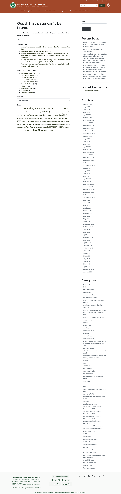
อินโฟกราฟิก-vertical (90, 445)
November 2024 (89, 160)
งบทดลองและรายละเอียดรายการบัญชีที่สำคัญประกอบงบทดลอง (94, 357)
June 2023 (86, 203)
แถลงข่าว (45, 127)
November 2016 (88, 269)
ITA (71, 11)
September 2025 (89, 134)
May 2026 (86, 112)
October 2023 (88, 195)
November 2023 (88, 192)
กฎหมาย (63, 11)
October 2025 (88, 131)
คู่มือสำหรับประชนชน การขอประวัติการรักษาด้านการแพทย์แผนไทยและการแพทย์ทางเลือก (94, 44)
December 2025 (89, 126)
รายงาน (85, 387)
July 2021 (86, 229)
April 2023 (87, 208)
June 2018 (86, 261)
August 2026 (87, 104)
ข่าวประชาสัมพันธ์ (29, 75)
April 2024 (87, 179)
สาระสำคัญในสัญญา (27, 92)
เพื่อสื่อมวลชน (35, 127)
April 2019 (86, 253)
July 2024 (86, 171)
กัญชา (61, 109)
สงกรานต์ (19, 124)
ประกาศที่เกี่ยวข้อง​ (88, 374)
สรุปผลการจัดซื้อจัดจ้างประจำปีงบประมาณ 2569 (92, 422)
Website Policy (21, 487)
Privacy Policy (29, 487)
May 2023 (86, 205)
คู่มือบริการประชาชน (89, 348)
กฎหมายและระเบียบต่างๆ (90, 295)
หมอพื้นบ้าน (19, 127)
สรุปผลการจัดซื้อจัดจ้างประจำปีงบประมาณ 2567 (92, 413)
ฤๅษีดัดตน (63, 121)
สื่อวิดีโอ (68, 124)
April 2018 (86, 267)
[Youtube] (55, 480)
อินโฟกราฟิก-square (89, 442)
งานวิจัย (85, 360)
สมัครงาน (23, 86)
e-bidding (24, 90)
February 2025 (88, 152)
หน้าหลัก (23, 11)
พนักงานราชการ (25, 121)
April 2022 (87, 221)
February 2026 (88, 120)
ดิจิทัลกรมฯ (86, 366)
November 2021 (88, 224)
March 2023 (87, 211)
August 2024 (87, 168)
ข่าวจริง (85, 323)
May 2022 (86, 219)
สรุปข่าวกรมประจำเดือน (90, 404)
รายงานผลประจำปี (88, 394)
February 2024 (88, 184)
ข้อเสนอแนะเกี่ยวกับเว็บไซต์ (61, 476)
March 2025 (87, 149)
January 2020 (88, 245)
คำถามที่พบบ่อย (107, 1)
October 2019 (88, 248)
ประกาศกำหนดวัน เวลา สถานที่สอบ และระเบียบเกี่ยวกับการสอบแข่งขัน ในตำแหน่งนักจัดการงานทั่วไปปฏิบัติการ (94, 76)
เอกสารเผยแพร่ (28, 80)
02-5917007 (21, 485)
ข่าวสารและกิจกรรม (50, 11)
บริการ (38, 11)
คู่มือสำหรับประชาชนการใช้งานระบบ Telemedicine (36, 51)
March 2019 (87, 256)
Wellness (45, 109)
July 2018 (86, 259)
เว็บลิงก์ (88, 1)
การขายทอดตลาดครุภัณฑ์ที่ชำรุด (34, 112)
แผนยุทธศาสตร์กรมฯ (89, 463)
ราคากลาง (39, 121)
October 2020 (88, 237)
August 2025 (87, 136)
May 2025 (86, 144)
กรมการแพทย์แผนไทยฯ (28, 73)
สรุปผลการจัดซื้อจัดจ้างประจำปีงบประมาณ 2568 (92, 417)
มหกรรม (32, 121)
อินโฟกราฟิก (27, 127)
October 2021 (88, 227)
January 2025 (88, 155)
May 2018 (86, 264)
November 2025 (88, 128)
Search (84, 22)
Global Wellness (88, 290)
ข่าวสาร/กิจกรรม (29, 82)
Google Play (55, 484)
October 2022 (88, 213)
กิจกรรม (25, 115)
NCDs (38, 109)
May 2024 (86, 176)
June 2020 (87, 240)
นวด (22, 118)
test (97, 91)
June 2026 (87, 110)
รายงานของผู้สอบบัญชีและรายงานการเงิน (51, 121)
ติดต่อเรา (93, 1)
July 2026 (86, 107)
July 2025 (86, 139)
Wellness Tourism (52, 109)
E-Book (85, 287)
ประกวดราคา (31, 118)
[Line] (62, 480)
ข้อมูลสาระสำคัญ (35, 115)
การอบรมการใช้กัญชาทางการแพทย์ (93, 317)
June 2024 (87, 173)
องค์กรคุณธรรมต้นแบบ (82, 11)
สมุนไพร (33, 124)
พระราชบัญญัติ (87, 381)
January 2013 (87, 272)
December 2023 (89, 189)
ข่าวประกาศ (86, 328)
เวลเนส (40, 127)
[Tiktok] (68, 480)
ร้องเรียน (99, 1)
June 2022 (86, 216)
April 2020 (87, 243)
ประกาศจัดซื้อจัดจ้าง (27, 84)
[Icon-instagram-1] (58, 480)
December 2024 (89, 157)
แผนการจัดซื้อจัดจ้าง (55, 126)
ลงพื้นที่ (67, 121)
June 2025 (86, 141)
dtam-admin (89, 91)
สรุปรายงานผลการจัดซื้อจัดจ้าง (55, 124)
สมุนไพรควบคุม (41, 124)
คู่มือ (57, 115)
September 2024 (89, 165)
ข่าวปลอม (86, 333)
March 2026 (87, 118)
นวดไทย (26, 118)
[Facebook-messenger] (52, 480)
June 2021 (86, 232)
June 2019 (86, 251)
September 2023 (89, 197)
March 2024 (87, 181)
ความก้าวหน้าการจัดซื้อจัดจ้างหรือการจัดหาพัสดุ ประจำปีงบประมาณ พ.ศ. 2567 (94, 343)
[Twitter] (65, 480)
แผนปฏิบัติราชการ (88, 460)
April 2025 (87, 147)
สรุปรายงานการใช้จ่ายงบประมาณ (93, 426)
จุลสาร (85, 363)
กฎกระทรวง (87, 292)
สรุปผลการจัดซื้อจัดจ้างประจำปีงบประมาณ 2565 (92, 408)
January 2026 (88, 123)
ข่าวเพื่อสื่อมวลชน (29, 78)
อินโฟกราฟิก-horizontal (90, 439)
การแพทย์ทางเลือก (57, 112)
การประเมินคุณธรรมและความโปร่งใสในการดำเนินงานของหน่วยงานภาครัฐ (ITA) (94, 312)
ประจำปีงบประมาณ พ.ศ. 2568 (42, 118)
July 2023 (86, 200)
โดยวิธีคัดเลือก (29, 131)
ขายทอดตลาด (87, 320)
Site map (15, 487)
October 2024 (88, 163)
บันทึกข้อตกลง (87, 368)
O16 (41, 109)
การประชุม (46, 111)
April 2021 (86, 235)
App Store (67, 484)
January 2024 (88, 187)
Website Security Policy (33, 488)
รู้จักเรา (30, 11)
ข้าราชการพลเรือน (49, 115)
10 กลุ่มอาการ (20, 109)
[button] (31, 11)
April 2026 (87, 115)
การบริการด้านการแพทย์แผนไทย (93, 305)
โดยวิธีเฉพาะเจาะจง (26, 88)
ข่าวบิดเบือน (87, 325)
